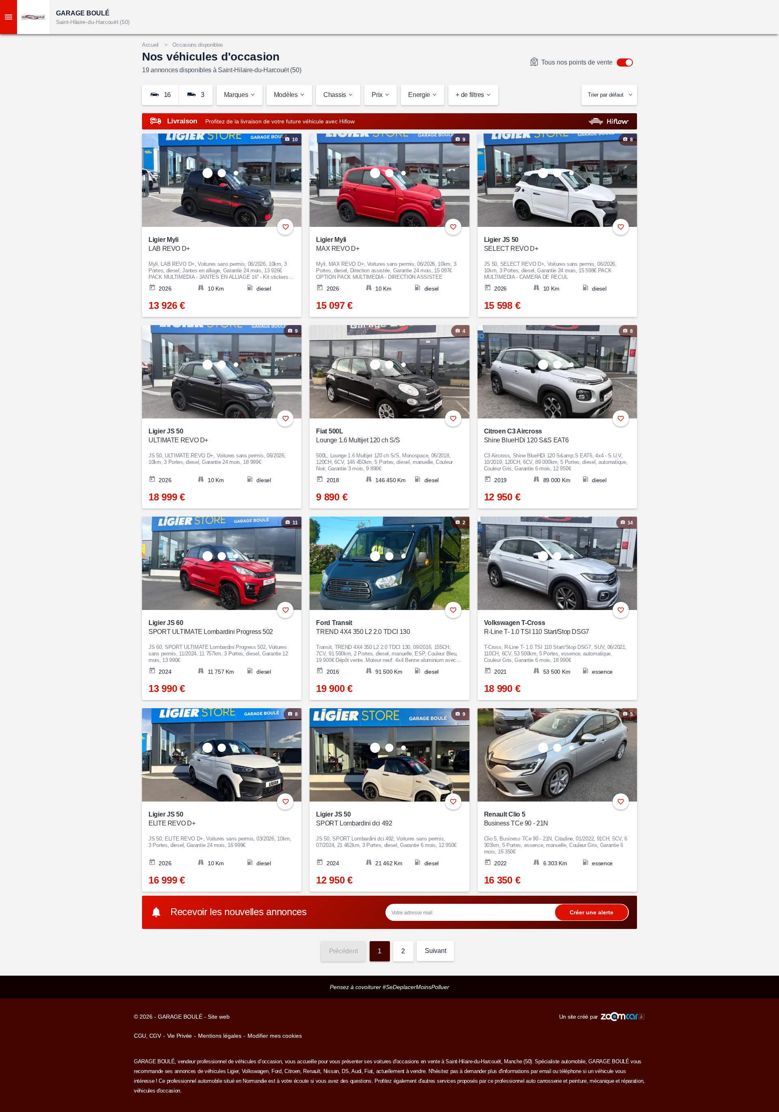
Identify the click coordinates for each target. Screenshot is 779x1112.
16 (166, 94)
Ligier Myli (169, 244)
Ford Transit (363, 627)
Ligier (233, 1071)
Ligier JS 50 (511, 244)
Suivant (435, 950)
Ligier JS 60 (210, 627)
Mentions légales (219, 1035)
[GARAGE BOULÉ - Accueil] (33, 17)
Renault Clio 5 (516, 819)
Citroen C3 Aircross (526, 436)
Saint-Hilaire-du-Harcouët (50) (93, 22)
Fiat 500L (358, 436)
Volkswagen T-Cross (536, 627)
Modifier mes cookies (274, 1035)
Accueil (150, 45)
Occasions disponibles (197, 45)
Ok (591, 912)
